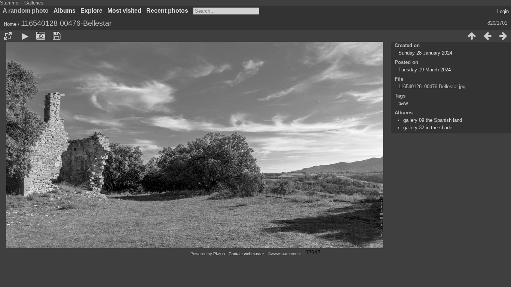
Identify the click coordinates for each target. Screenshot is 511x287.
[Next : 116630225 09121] (503, 36)
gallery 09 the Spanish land (432, 120)
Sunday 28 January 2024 (425, 53)
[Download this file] (56, 36)
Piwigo (219, 253)
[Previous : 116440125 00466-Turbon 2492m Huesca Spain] (487, 36)
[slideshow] (25, 36)
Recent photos (167, 10)
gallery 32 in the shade (427, 127)
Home (10, 24)
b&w (403, 103)
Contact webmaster (246, 253)
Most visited (124, 10)
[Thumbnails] (472, 36)
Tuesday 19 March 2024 (424, 69)
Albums (64, 10)
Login (503, 11)
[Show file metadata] (41, 36)
